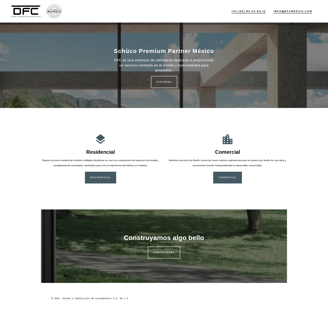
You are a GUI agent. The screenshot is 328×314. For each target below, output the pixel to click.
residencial (100, 177)
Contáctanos (164, 252)
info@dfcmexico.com (293, 11)
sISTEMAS (164, 82)
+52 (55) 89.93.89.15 (248, 11)
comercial (227, 177)
